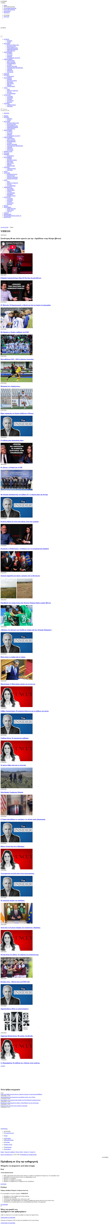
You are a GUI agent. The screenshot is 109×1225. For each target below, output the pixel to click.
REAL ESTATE (11, 62)
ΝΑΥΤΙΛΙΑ (10, 72)
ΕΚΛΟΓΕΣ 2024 (11, 46)
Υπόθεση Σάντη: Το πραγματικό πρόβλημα (15, 738)
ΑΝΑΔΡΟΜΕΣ (11, 193)
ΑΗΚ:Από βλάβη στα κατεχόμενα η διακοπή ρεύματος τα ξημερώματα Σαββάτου (21, 1094)
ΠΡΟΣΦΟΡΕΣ (7, 214)
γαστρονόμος (7, 11)
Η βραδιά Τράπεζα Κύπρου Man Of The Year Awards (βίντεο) (21, 278)
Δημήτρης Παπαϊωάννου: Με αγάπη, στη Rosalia (17, 1036)
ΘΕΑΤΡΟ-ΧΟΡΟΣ (12, 80)
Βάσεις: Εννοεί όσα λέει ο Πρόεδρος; (12, 846)
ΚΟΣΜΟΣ (6, 75)
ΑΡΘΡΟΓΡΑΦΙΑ (11, 105)
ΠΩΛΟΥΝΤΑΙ (11, 175)
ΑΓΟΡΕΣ (9, 65)
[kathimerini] (7, 1138)
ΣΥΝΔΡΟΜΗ (4, 1204)
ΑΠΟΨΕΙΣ (7, 103)
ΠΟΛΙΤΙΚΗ (7, 43)
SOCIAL (9, 92)
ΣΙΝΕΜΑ (9, 79)
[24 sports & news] (9, 1133)
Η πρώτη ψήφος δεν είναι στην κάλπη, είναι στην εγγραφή (19, 521)
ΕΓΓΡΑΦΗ (3, 1184)
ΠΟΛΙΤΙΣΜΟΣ (8, 77)
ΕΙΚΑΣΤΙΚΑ (10, 83)
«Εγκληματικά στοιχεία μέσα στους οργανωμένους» (17, 873)
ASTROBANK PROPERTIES (15, 67)
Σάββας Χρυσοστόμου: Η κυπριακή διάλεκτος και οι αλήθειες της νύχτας (25, 711)
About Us (26, 1152)
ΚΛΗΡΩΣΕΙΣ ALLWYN (13, 58)
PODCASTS (10, 210)
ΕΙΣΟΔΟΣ (6, 16)
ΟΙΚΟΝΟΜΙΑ (11, 60)
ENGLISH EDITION (9, 9)
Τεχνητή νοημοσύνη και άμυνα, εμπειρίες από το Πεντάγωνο (20, 576)
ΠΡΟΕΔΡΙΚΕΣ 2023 (12, 48)
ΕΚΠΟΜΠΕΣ (7, 207)
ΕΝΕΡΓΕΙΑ (10, 70)
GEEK (5, 87)
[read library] (7, 1149)
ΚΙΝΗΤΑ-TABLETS (12, 90)
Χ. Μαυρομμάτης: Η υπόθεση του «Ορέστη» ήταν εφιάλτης (20, 1063)
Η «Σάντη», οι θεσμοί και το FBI (11, 467)
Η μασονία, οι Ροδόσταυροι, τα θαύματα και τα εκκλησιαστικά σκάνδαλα (25, 549)
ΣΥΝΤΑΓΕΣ (10, 100)
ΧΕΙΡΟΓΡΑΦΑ (11, 86)
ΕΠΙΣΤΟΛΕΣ (7, 217)
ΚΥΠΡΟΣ (6, 39)
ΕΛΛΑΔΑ (9, 55)
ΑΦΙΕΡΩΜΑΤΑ (8, 187)
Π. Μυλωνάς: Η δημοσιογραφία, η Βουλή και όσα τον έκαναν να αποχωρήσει (26, 305)
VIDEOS (6, 213)
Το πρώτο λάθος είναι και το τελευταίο (13, 765)
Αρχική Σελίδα (4, 227)
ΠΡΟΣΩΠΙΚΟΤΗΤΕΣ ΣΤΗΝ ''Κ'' (12, 215)
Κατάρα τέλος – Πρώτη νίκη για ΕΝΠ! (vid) (15, 982)
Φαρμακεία (7, 12)
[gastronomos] (7, 1147)
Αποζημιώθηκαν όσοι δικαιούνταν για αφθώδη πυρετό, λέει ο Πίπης (18, 1097)
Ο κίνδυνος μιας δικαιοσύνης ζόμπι (12, 440)
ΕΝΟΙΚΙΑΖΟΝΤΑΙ (12, 174)
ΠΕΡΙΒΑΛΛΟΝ (8, 151)
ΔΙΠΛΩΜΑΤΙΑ (11, 50)
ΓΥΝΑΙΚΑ (10, 96)
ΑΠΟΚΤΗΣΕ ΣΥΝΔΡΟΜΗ (8, 1217)
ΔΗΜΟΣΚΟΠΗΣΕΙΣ (12, 49)
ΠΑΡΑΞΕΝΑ (10, 76)
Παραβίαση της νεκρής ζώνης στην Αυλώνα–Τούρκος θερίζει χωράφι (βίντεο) (26, 603)
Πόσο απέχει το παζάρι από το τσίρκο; (13, 657)
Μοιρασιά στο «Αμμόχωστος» (10, 386)
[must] (6, 1135)
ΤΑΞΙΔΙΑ (9, 99)
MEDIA (6, 205)
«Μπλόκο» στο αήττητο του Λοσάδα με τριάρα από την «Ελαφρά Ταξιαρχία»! (26, 630)
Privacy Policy (19, 1152)
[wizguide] (7, 1142)
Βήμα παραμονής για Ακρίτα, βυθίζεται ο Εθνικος (17, 413)
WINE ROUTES (11, 208)
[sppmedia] (4, 1128)
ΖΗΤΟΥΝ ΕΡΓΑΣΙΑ (12, 177)
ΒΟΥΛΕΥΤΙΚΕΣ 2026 (13, 45)
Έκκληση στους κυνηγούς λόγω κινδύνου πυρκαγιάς (14, 1105)
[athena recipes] (8, 1144)
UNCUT (9, 211)
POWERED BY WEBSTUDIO (28, 1154)
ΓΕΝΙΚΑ (9, 191)
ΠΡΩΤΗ (6, 116)
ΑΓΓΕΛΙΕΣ (7, 173)
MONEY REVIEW (12, 66)
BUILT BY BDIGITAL (7, 1154)
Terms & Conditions (10, 1152)
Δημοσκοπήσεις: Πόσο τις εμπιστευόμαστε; (15, 1009)
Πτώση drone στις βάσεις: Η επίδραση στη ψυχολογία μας (20, 954)
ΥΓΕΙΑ (9, 42)
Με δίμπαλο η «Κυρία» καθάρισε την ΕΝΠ (15, 332)
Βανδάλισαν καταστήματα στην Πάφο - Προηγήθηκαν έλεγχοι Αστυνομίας (20, 1103)
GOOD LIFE (7, 95)
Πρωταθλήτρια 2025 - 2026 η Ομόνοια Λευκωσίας (17, 359)
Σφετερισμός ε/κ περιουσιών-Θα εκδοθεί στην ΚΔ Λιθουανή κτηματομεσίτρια (20, 1100)
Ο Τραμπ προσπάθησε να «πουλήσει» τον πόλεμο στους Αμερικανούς (23, 819)
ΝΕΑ (8, 89)
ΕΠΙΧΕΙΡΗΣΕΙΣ (11, 63)
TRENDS (9, 69)
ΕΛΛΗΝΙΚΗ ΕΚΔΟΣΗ (10, 8)
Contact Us (32, 1152)
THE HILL (10, 106)
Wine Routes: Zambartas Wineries (12, 792)
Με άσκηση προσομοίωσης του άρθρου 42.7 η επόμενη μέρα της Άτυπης (24, 494)
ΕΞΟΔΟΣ (9, 102)
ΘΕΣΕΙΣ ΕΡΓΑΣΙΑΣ (12, 178)
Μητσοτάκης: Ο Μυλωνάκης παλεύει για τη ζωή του (18, 684)
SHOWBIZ (10, 97)
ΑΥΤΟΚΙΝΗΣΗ (11, 93)
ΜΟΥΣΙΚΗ (10, 82)
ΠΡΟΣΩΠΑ (10, 194)
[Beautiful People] (8, 1140)
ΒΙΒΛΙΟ (9, 85)
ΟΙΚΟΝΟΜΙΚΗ (8, 59)
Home (5, 5)
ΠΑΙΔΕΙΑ (9, 40)
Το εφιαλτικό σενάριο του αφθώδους (12, 900)
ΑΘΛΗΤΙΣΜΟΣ (8, 52)
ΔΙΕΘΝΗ (9, 56)
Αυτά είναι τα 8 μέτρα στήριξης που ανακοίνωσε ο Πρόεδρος (20, 927)
